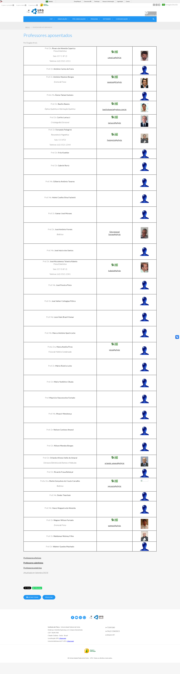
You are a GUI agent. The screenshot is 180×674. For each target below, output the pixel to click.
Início (27, 27)
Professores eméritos (32, 568)
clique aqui (62, 638)
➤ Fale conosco (112, 631)
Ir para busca (32, 5)
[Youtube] (76, 617)
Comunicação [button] (122, 19)
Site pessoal (115, 232)
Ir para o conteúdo (7, 5)
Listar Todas (33, 597)
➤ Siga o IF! (110, 635)
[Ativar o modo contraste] (159, 5)
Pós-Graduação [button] (79, 19)
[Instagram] (80, 617)
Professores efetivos (32, 558)
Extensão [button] (107, 19)
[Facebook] (72, 617)
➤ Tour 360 (110, 627)
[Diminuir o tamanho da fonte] (157, 5)
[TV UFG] (84, 617)
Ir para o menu (20, 5)
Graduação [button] (62, 19)
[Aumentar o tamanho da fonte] (154, 5)
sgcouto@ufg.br (114, 486)
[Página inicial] (26, 13)
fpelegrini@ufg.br (114, 140)
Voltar (49, 597)
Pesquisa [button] (94, 19)
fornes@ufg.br (114, 234)
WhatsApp (38, 588)
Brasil (51, 1)
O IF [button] (51, 19)
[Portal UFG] (38, 13)
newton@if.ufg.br (114, 82)
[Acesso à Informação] (44, 4)
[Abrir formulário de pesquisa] (153, 19)
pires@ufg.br (114, 350)
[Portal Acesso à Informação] (90, 652)
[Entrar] (1, 1)
